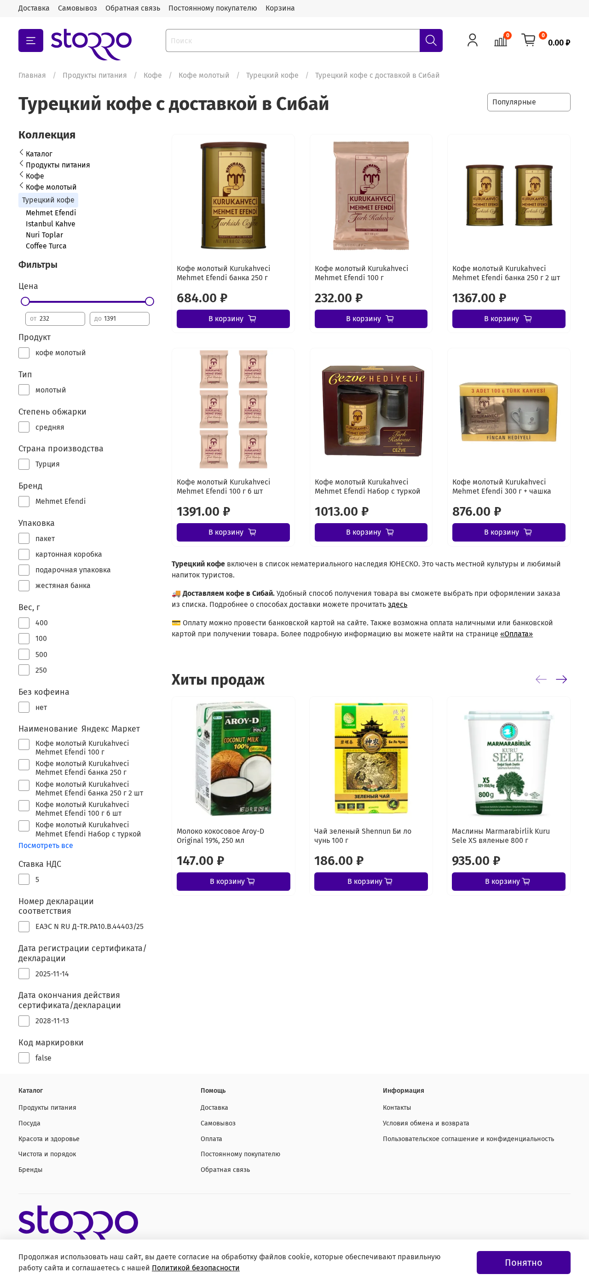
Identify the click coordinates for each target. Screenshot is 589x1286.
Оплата (211, 1139)
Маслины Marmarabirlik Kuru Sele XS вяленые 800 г (501, 836)
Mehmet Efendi (51, 212)
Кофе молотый (204, 75)
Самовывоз (77, 8)
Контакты (397, 1108)
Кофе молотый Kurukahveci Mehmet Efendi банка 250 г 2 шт (506, 273)
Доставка (34, 8)
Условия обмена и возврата (426, 1123)
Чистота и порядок (47, 1154)
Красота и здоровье (49, 1139)
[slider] (25, 301)
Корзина (280, 8)
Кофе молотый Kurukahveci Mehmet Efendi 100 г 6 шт (224, 487)
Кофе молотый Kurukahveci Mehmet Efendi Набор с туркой (368, 487)
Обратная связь (132, 8)
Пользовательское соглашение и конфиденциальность (468, 1139)
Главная (32, 75)
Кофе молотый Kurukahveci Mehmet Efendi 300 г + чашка (501, 487)
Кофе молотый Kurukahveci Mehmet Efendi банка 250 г (224, 273)
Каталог (39, 154)
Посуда (29, 1123)
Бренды (30, 1170)
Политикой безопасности (196, 1267)
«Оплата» (516, 633)
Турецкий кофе (272, 75)
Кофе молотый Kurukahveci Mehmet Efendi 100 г (362, 273)
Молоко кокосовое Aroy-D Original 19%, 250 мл (220, 836)
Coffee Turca (46, 246)
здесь (397, 604)
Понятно (524, 1262)
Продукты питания (95, 75)
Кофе (153, 75)
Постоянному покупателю (212, 8)
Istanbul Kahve (50, 223)
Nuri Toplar (44, 235)
